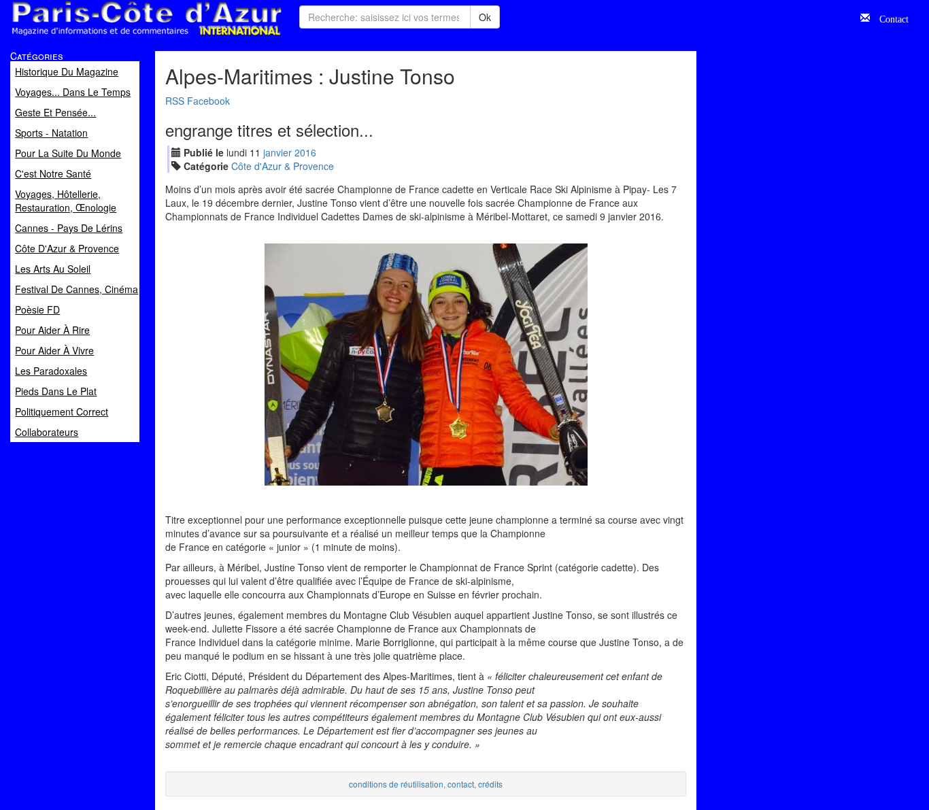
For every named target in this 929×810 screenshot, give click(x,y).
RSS (174, 100)
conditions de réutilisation (396, 784)
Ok (485, 17)
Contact (889, 17)
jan (277, 152)
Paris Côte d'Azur (116, 36)
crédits (490, 784)
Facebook (208, 100)
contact (460, 784)
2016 (305, 152)
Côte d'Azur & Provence (282, 166)
